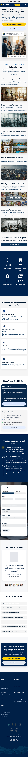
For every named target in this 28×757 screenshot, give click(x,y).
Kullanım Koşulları (5, 708)
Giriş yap (17, 4)
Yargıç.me (19, 736)
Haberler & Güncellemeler (7, 695)
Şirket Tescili (17, 686)
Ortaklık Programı (18, 695)
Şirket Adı (4, 502)
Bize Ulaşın (3, 684)
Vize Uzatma (17, 684)
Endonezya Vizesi (16, 754)
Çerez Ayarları (4, 716)
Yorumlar (3, 686)
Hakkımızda (4, 682)
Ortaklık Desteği (18, 699)
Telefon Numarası (6, 515)
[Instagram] (11, 740)
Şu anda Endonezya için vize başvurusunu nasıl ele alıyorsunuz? (13, 522)
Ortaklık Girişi (17, 697)
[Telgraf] (17, 740)
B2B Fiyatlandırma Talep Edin (14, 24)
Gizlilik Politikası (5, 710)
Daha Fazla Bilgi (14, 427)
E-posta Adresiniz (6, 509)
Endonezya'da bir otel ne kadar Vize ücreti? (11, 612)
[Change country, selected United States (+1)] (3, 518)
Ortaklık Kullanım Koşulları (20, 701)
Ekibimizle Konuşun (14, 28)
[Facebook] (14, 740)
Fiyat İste (14, 404)
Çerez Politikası (4, 714)
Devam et (5, 530)
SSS (2, 699)
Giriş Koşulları (4, 697)
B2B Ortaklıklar (4, 688)
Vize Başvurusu (17, 682)
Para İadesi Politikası (5, 712)
